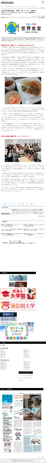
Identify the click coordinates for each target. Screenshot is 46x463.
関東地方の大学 (3, 351)
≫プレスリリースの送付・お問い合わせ (26, 377)
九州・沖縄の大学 (26, 355)
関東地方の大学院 (3, 363)
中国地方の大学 (26, 354)
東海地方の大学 (3, 352)
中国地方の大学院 (26, 366)
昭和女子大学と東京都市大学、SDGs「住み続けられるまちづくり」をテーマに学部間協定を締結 (12, 234)
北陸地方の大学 (26, 352)
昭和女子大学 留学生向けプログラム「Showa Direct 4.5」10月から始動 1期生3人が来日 (34, 225)
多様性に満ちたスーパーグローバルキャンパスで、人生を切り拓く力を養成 (27, 209)
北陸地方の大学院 (26, 364)
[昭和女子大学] (5, 213)
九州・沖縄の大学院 (27, 367)
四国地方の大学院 (3, 367)
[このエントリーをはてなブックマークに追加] (42, 17)
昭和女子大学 (4, 17)
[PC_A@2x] (17, 339)
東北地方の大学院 (26, 361)
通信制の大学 (3, 357)
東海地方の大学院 (3, 364)
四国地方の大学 (3, 355)
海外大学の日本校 (26, 357)
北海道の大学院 (3, 361)
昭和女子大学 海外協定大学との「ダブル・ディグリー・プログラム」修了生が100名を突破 (11, 225)
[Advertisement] (23, 199)
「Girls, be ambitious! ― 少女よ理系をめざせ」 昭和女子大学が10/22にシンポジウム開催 (12, 230)
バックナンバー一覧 (39, 457)
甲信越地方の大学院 (27, 363)
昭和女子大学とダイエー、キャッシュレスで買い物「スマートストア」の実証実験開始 (34, 234)
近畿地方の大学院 (3, 366)
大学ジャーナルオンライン (23, 461)
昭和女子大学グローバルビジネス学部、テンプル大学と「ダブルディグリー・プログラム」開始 (34, 230)
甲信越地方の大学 (26, 351)
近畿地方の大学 (3, 354)
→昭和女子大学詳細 (41, 216)
